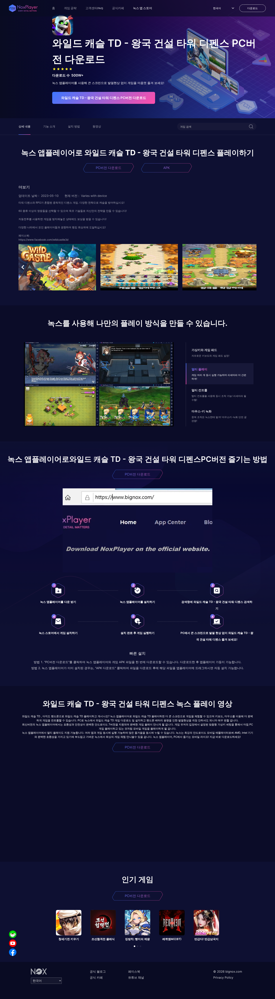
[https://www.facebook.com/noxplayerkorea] (12, 952)
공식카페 (118, 8)
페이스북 (134, 971)
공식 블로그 (98, 971)
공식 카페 (96, 977)
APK (166, 168)
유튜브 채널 (136, 977)
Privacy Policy (223, 977)
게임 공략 (70, 8)
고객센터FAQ (94, 8)
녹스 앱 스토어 (142, 8)
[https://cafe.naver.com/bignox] (12, 934)
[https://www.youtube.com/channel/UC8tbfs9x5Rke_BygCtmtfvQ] (12, 943)
